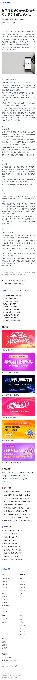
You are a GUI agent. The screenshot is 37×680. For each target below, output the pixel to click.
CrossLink (5, 608)
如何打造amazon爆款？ (16, 284)
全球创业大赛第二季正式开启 (10, 395)
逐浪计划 (22, 622)
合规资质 (4, 645)
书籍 (8, 473)
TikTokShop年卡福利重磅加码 (11, 372)
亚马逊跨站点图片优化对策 (17, 281)
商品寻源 (4, 602)
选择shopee (6, 482)
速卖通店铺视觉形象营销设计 (12, 315)
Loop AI (4, 599)
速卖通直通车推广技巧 (10, 298)
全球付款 (4, 581)
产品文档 (4, 619)
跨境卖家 (22, 19)
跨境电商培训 (13, 19)
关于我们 (4, 642)
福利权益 (22, 631)
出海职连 (4, 611)
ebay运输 (24, 479)
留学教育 (22, 584)
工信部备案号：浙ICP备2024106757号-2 (12, 675)
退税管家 (4, 596)
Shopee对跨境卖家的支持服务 (12, 296)
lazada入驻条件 (15, 476)
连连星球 (4, 587)
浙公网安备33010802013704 (9, 677)
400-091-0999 (8, 657)
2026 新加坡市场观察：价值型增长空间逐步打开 (17, 508)
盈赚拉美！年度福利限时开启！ (11, 418)
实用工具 (25, 476)
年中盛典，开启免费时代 (9, 350)
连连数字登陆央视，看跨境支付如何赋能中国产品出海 (17, 521)
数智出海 (22, 619)
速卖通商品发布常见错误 (10, 306)
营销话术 (30, 473)
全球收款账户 (6, 578)
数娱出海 (22, 593)
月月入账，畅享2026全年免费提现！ (13, 463)
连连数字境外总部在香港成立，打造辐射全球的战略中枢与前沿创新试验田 (17, 501)
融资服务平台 (6, 605)
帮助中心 (22, 634)
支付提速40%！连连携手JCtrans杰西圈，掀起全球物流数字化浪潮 (17, 511)
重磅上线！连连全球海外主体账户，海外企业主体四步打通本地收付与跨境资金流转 (17, 498)
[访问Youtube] (15, 666)
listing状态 (5, 476)
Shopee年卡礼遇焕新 (8, 440)
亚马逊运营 (5, 19)
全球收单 (4, 584)
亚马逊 (5, 32)
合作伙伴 (22, 628)
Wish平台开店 (14, 479)
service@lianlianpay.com (11, 660)
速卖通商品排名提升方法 (10, 301)
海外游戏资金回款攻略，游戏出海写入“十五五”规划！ (17, 504)
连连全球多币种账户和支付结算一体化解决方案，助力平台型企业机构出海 (17, 495)
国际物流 (22, 590)
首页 (6, 2)
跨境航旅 (22, 587)
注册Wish (5, 479)
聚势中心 (22, 625)
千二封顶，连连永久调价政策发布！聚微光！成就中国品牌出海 (17, 517)
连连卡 (4, 590)
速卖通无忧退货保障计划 (10, 317)
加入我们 (4, 648)
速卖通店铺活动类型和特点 (11, 309)
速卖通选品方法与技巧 (10, 304)
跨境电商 (22, 578)
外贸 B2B (22, 581)
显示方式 (15, 473)
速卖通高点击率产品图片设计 (12, 312)
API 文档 (4, 622)
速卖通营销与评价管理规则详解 (12, 320)
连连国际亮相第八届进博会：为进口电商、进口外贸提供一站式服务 (17, 514)
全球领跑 (4, 593)
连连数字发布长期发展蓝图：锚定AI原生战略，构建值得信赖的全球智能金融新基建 (17, 492)
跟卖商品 (22, 473)
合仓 (3, 473)
